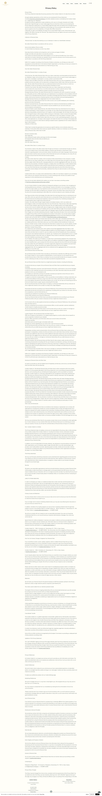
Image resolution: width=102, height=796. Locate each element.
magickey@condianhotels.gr (41, 510)
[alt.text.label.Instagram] (90, 3)
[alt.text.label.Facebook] (89, 3)
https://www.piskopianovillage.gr (37, 19)
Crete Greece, (33, 784)
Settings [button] (87, 794)
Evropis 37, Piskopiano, (32, 782)
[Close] (100, 794)
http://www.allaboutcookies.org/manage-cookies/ (38, 182)
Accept (97, 794)
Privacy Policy (33, 791)
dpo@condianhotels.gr (48, 525)
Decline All (92, 794)
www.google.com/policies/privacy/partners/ (45, 215)
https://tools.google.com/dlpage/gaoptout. (57, 217)
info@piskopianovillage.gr (32, 766)
